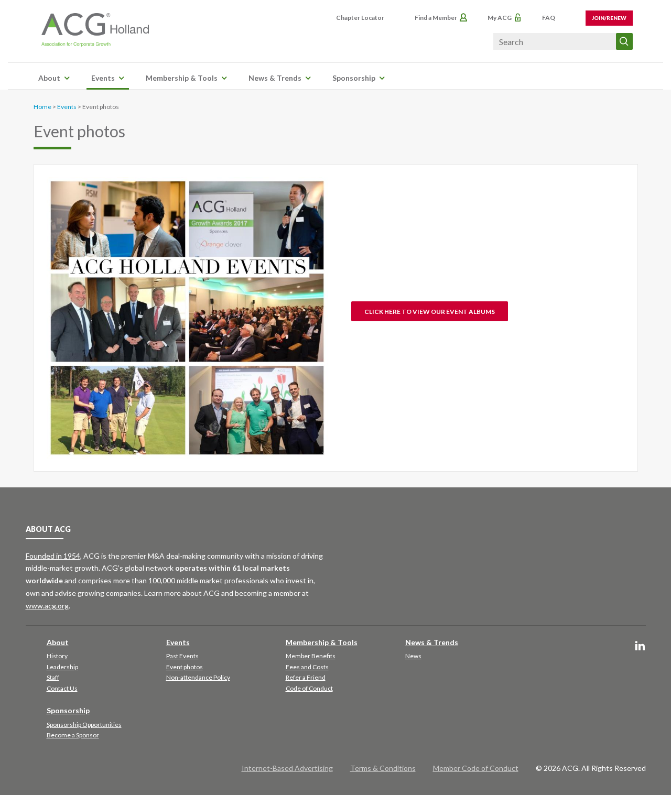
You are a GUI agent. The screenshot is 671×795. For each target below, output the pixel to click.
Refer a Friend (306, 677)
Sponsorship (353, 77)
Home (42, 107)
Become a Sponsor (73, 735)
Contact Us (62, 688)
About (49, 77)
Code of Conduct (309, 688)
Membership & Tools (182, 77)
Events (103, 77)
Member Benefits (311, 656)
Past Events (182, 656)
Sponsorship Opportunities (84, 724)
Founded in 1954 (53, 555)
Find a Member (436, 17)
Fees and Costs (307, 667)
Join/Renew (609, 18)
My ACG (500, 17)
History (57, 656)
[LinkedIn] (640, 646)
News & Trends (274, 77)
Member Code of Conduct (475, 768)
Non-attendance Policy (198, 677)
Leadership (62, 667)
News (413, 656)
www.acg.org (47, 605)
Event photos (184, 667)
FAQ (548, 17)
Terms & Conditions (383, 768)
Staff (53, 677)
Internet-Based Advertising (287, 768)
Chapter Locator (360, 17)
